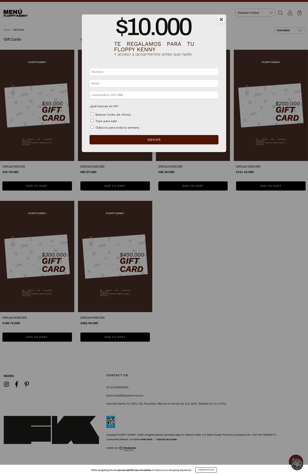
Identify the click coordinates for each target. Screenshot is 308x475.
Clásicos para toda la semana (117, 127)
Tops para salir (106, 121)
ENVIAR (154, 140)
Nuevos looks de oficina (113, 114)
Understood (206, 470)
